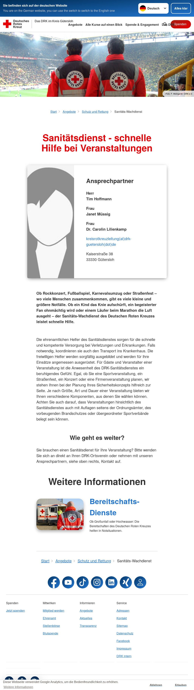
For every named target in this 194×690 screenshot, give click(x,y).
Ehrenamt (49, 618)
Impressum (124, 648)
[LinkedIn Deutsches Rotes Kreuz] (111, 582)
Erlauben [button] (181, 684)
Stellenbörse (51, 625)
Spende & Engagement (142, 24)
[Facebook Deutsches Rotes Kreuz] (54, 582)
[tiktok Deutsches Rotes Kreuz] (83, 582)
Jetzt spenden (15, 610)
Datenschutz (125, 633)
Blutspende (50, 633)
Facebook (123, 641)
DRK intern (124, 656)
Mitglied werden (53, 610)
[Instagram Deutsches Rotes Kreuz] (97, 582)
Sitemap (122, 625)
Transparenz (88, 625)
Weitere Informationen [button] (18, 687)
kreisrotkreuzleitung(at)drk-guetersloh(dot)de (108, 241)
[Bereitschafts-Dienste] (60, 514)
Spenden (180, 24)
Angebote (75, 24)
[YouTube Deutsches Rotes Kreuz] (68, 582)
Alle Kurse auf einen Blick (103, 24)
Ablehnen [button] (156, 684)
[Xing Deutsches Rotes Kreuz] (126, 582)
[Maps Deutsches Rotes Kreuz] (140, 582)
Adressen (123, 610)
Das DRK (168, 24)
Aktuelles (86, 618)
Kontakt (122, 618)
